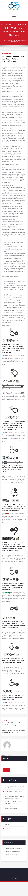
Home (14, 38)
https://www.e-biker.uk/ (12, 854)
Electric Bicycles (13, 64)
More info (22, 355)
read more (7, 562)
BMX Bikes (7, 824)
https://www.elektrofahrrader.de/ (14, 848)
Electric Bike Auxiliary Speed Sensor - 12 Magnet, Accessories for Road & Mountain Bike (13, 387)
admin (5, 64)
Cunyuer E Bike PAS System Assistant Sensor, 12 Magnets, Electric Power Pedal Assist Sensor (13, 697)
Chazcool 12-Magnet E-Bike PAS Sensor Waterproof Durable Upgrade (15, 41)
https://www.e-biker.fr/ (11, 857)
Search (5, 758)
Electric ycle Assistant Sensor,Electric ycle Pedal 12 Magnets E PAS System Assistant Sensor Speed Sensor (13, 660)
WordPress (13, 877)
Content (23, 877)
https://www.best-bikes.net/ (13, 851)
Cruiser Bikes (8, 828)
